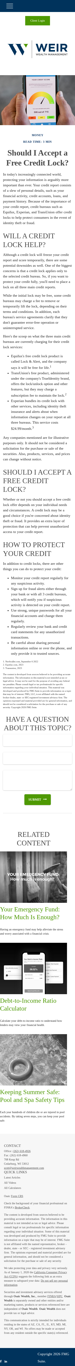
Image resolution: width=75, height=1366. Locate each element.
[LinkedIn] (6, 1361)
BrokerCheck (22, 1207)
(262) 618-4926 (22, 1151)
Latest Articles (12, 1177)
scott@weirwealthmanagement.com (24, 1167)
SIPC (60, 1296)
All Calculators (12, 1187)
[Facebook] (1, 1361)
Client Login (37, 20)
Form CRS (17, 1196)
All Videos (10, 1182)
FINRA (51, 1296)
